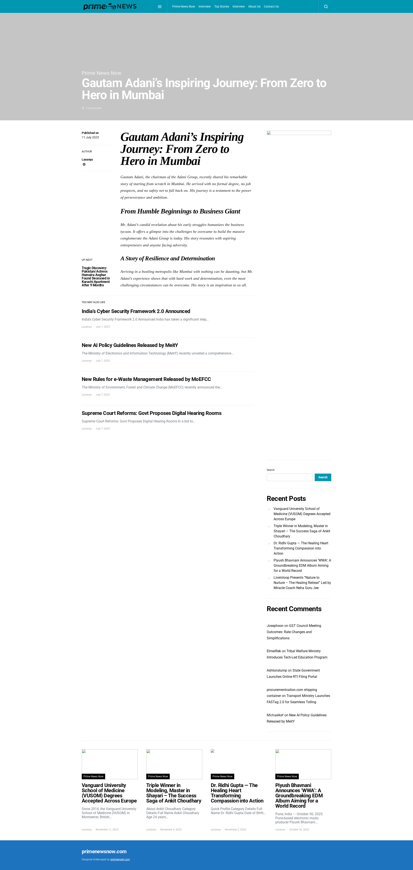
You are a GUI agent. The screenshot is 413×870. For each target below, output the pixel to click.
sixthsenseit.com (120, 859)
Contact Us (271, 6)
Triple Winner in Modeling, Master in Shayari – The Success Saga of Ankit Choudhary (302, 531)
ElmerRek (274, 651)
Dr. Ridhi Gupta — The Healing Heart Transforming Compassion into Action (301, 548)
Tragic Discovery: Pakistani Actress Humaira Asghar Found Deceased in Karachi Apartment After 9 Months (96, 276)
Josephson (275, 626)
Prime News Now (183, 6)
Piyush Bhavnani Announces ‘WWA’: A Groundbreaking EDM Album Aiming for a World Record (302, 565)
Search (271, 469)
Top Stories (221, 6)
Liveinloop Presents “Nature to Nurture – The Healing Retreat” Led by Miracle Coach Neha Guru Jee (302, 582)
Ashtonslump (277, 670)
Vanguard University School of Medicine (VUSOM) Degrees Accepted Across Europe (302, 514)
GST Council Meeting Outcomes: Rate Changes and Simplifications (294, 632)
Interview (205, 6)
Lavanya (87, 159)
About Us (254, 6)
